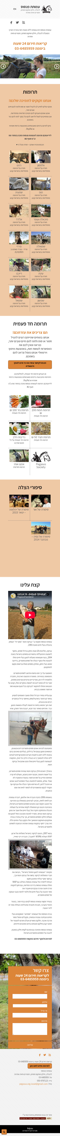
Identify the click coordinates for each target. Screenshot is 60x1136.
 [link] (23, 22)
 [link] (11, 22)
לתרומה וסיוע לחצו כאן (40, 1065)
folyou (30, 1129)
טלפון (44, 1002)
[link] (46, 9)
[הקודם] (57, 66)
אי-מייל (44, 1010)
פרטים (44, 1020)
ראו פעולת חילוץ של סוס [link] (26, 758)
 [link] (17, 22)
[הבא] (3, 66)
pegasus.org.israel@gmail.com (33, 1084)
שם (45, 991)
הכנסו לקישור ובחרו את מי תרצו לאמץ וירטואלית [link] (30, 365)
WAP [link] (50, 836)
